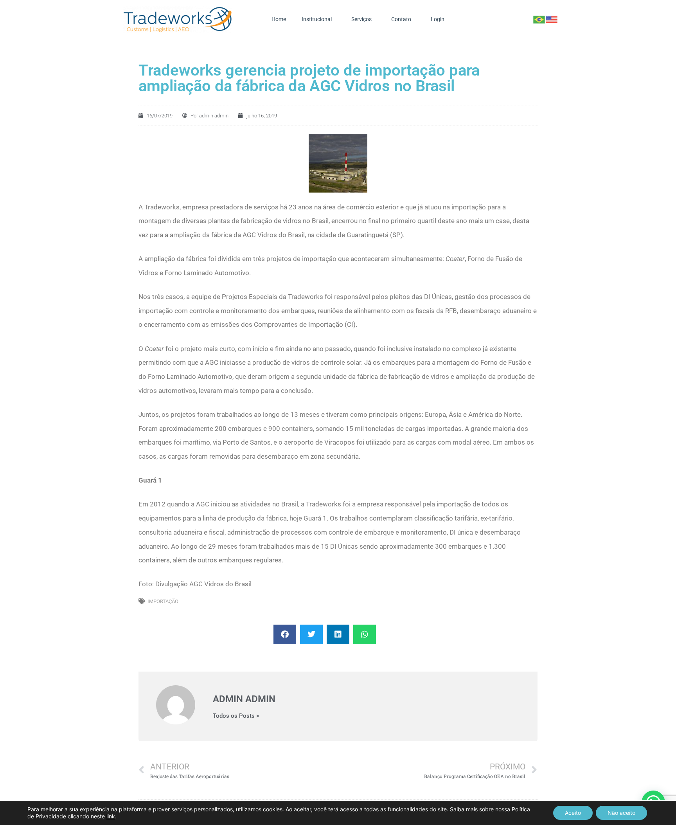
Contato (401, 19)
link (110, 816)
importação (162, 601)
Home (278, 19)
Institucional (317, 19)
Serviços (361, 19)
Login (437, 19)
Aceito (573, 812)
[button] (284, 634)
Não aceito (621, 812)
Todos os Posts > (236, 716)
